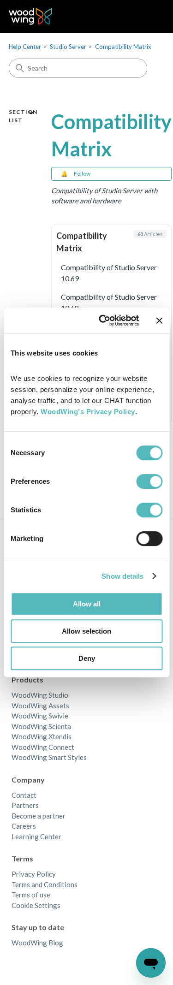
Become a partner (39, 816)
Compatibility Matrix (123, 46)
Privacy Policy (34, 874)
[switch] (149, 481)
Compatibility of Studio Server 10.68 (109, 302)
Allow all (87, 604)
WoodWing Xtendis (42, 736)
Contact (24, 795)
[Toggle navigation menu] (147, 16)
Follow (82, 173)
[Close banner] (159, 320)
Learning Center (36, 836)
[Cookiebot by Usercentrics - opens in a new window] (103, 320)
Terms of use (31, 894)
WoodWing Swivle (40, 716)
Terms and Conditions (45, 884)
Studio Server (68, 46)
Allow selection (86, 631)
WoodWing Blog (37, 942)
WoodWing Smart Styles (49, 757)
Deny (86, 658)
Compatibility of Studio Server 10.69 (109, 273)
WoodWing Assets (40, 705)
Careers (24, 826)
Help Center (25, 46)
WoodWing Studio (40, 695)
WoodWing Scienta (41, 726)
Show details (122, 576)
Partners (25, 805)
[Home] (31, 16)
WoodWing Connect (43, 747)
